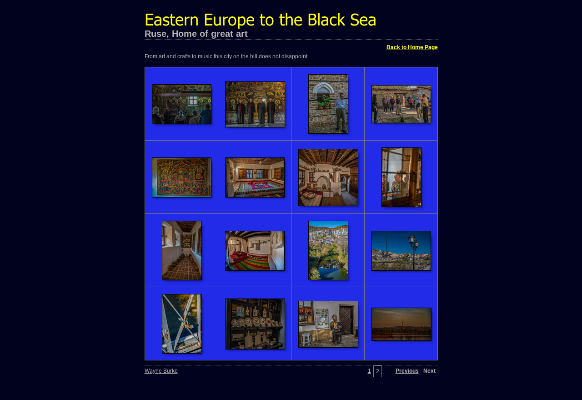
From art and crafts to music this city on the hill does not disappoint (226, 56)
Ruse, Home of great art (196, 34)
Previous (407, 371)
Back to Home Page (412, 47)
